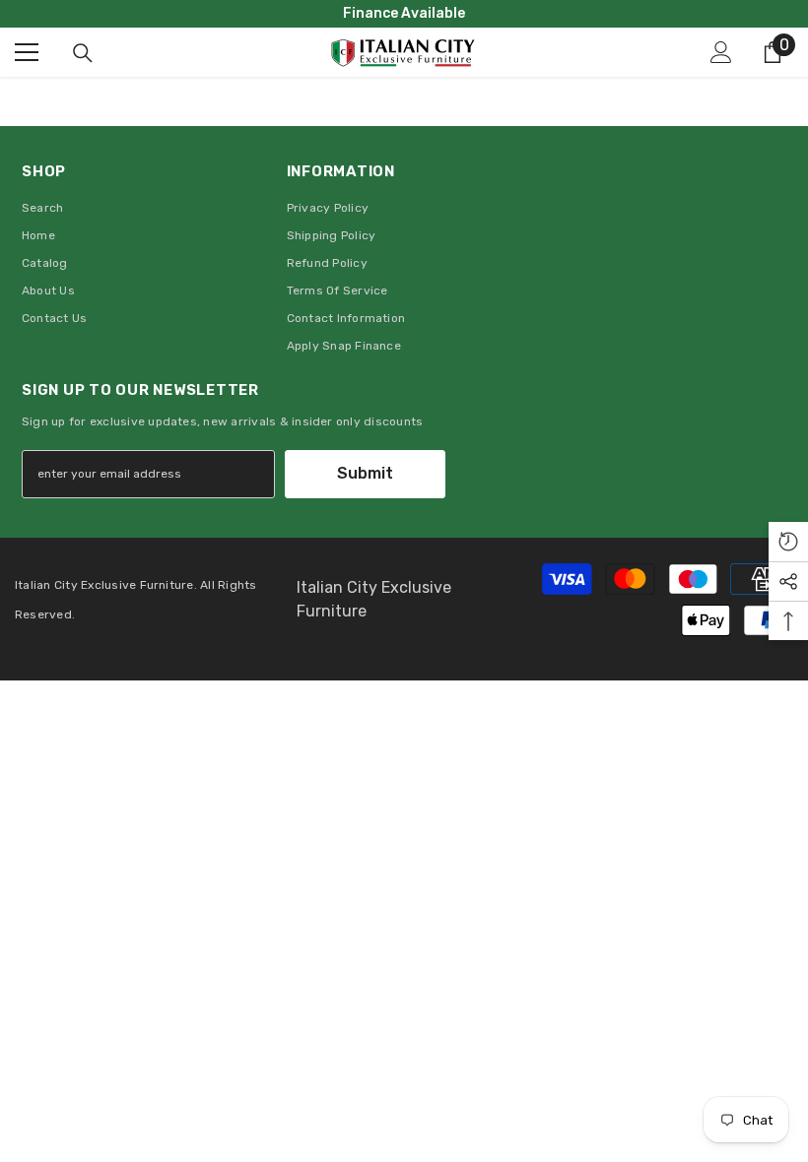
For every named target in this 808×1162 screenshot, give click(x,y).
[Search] (83, 53)
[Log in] (721, 52)
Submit (365, 473)
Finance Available (404, 13)
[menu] (26, 52)
